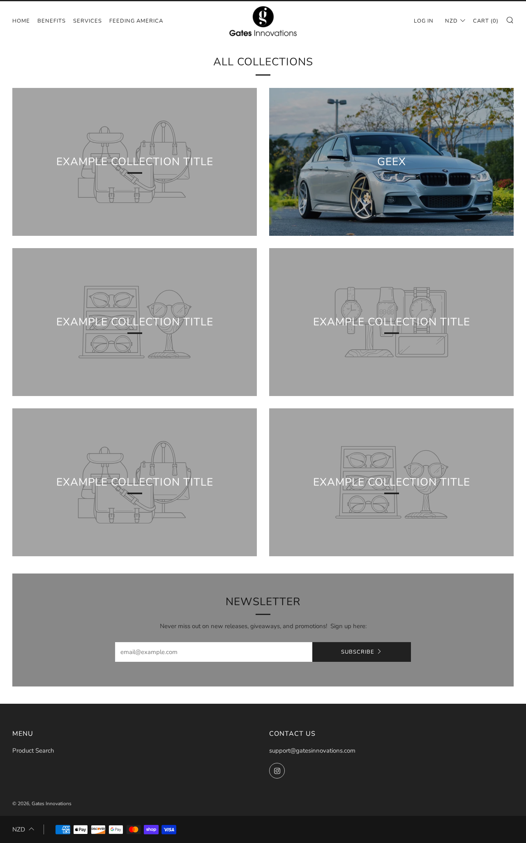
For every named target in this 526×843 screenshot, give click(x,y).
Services (87, 21)
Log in (424, 21)
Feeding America (136, 21)
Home (21, 21)
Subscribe (357, 652)
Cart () (485, 21)
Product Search (33, 750)
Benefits (51, 21)
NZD (451, 21)
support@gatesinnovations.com (312, 750)
